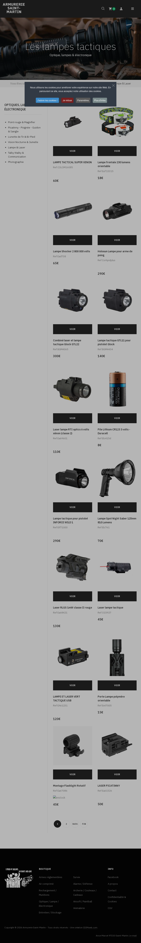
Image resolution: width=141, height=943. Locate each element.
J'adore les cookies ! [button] (47, 100)
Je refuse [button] (67, 100)
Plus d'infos (100, 100)
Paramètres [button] (83, 100)
